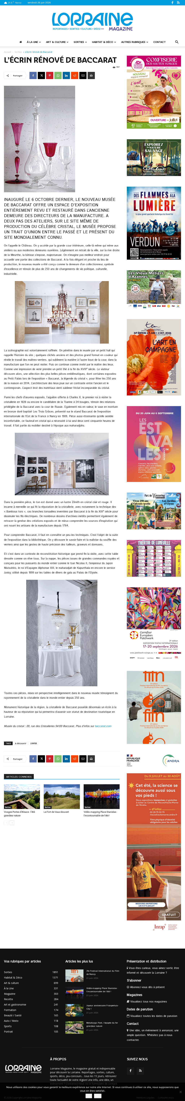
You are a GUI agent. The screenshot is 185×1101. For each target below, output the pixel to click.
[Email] (83, 75)
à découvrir (20, 743)
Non (97, 1096)
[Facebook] (172, 2)
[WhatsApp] (58, 75)
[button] (176, 42)
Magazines (134, 995)
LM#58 (33, 743)
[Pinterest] (49, 75)
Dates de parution (140, 1009)
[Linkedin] (66, 75)
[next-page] (12, 822)
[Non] (180, 1092)
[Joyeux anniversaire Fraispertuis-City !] (74, 1010)
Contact (159, 42)
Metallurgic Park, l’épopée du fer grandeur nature (102, 1024)
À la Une (32, 42)
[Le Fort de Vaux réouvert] (62, 796)
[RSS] (178, 2)
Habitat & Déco (102, 42)
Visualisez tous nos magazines (148, 1002)
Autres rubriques (133, 42)
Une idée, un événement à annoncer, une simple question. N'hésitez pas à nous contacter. (153, 1035)
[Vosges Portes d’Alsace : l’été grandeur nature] (22, 796)
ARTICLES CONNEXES (19, 777)
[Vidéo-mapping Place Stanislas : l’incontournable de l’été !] (102, 796)
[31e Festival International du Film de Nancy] (74, 975)
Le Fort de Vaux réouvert (56, 812)
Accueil (7, 52)
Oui (89, 1096)
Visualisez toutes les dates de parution (153, 1016)
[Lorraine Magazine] (92, 21)
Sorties (79, 42)
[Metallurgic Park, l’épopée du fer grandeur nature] (74, 1027)
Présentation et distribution (146, 961)
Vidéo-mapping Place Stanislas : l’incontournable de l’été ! (102, 990)
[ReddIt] (74, 75)
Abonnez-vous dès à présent (147, 987)
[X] (41, 75)
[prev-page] (6, 822)
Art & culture (56, 42)
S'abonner (134, 980)
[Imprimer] (91, 75)
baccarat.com (103, 726)
